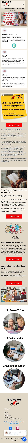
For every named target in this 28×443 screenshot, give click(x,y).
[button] (23, 4)
